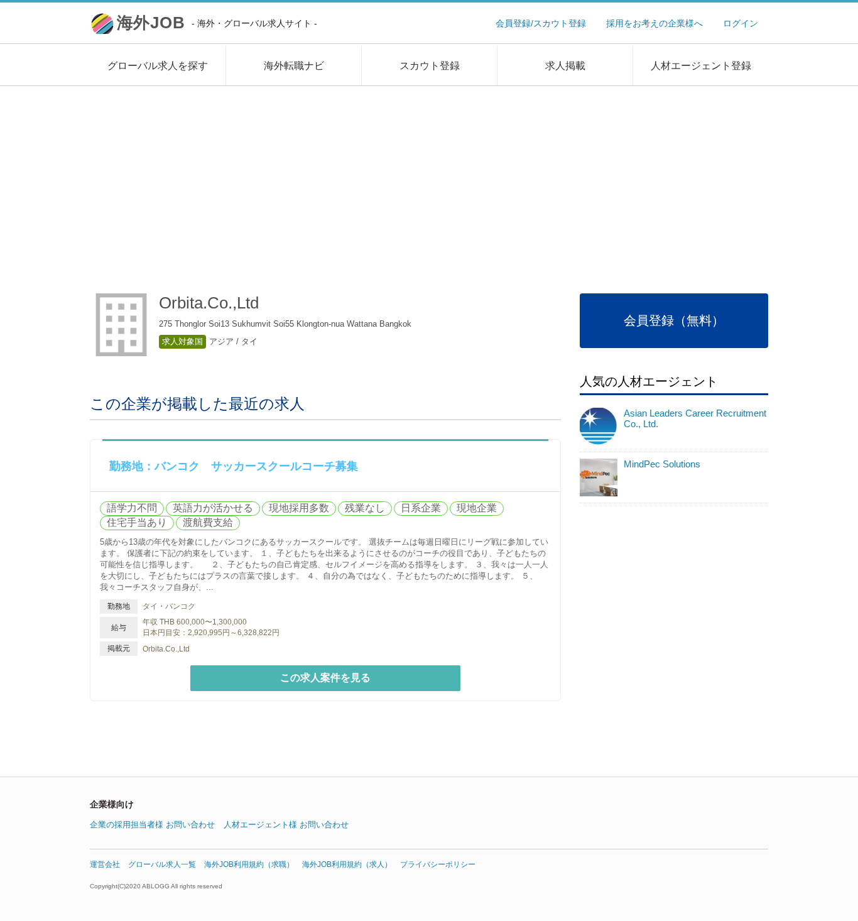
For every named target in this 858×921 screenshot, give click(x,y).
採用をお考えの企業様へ (654, 23)
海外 (217, 22)
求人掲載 (565, 65)
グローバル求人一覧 (162, 864)
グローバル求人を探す (157, 65)
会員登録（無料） (674, 320)
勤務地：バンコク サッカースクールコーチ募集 (233, 466)
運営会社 (105, 864)
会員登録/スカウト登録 (541, 23)
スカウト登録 (429, 65)
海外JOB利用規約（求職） (249, 864)
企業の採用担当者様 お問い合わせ (152, 824)
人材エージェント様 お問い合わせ (286, 824)
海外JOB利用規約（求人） (347, 864)
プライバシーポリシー (437, 864)
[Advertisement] (429, 180)
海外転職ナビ (294, 65)
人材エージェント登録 (701, 65)
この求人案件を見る (325, 677)
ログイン (740, 23)
